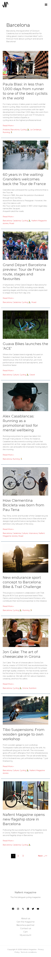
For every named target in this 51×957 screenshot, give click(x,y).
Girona (25, 688)
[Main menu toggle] (46, 4)
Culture (16, 375)
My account (25, 935)
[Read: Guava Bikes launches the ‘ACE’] (25, 324)
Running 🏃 (8, 132)
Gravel (32, 375)
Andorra (6, 129)
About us (25, 918)
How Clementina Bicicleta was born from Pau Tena (23, 505)
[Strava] (23, 909)
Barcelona (14, 129)
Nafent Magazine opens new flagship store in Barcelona (24, 819)
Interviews (33, 533)
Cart (25, 932)
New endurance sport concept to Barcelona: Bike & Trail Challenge (22, 582)
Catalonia (17, 220)
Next (41, 856)
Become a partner (25, 925)
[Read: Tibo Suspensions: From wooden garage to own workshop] (25, 710)
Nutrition (32, 688)
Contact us (25, 928)
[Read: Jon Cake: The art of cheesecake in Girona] (25, 632)
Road (11, 223)
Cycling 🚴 (24, 129)
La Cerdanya (35, 129)
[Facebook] (13, 909)
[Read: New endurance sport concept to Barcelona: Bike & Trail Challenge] (25, 558)
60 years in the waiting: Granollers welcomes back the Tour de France (24, 179)
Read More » (8, 125)
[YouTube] (38, 909)
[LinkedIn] (28, 909)
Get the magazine (26, 922)
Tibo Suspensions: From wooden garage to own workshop (23, 734)
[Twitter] (33, 909)
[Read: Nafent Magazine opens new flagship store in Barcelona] (25, 795)
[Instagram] (18, 909)
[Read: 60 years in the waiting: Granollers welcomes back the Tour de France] (25, 155)
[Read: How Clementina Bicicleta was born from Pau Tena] (25, 481)
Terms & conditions (29, 952)
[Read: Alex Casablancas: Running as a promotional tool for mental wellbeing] (25, 397)
